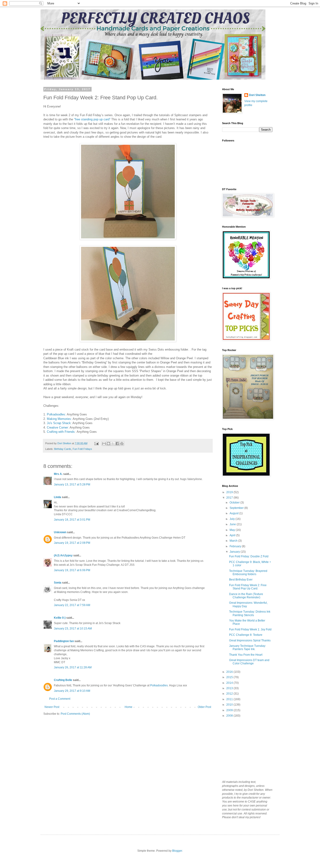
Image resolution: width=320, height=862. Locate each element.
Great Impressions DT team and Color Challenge (249, 662)
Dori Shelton (257, 95)
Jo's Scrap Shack (59, 423)
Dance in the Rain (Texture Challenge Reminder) (246, 595)
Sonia (57, 582)
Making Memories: (59, 419)
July (232, 519)
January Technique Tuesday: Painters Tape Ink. (247, 647)
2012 (230, 693)
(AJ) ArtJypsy (63, 555)
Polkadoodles (159, 685)
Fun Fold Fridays (82, 449)
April (233, 535)
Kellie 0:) (60, 617)
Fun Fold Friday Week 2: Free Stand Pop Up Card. (248, 587)
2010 (230, 704)
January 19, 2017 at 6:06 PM (72, 570)
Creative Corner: (58, 427)
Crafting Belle (63, 680)
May (233, 530)
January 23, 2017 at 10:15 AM (73, 628)
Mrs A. (58, 474)
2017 (230, 497)
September (237, 508)
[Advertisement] (245, 748)
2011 (230, 699)
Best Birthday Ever (241, 579)
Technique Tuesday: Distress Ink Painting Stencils (249, 613)
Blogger (177, 850)
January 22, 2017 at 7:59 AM (72, 605)
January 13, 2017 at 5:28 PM (72, 484)
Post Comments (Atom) (75, 713)
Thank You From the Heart (245, 654)
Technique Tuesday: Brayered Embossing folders (248, 572)
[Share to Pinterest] (121, 443)
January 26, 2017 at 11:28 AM (73, 667)
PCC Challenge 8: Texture (245, 634)
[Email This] (104, 443)
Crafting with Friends (61, 431)
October (235, 502)
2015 (230, 677)
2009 (230, 710)
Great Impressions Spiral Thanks (250, 640)
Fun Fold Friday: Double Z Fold (248, 556)
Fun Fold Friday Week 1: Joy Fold (250, 629)
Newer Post (52, 707)
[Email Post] (96, 443)
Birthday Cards (62, 449)
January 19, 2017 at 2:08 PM (72, 542)
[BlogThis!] (108, 443)
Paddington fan (64, 641)
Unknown (60, 532)
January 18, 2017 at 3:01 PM (72, 519)
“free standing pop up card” (91, 119)
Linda (57, 497)
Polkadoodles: (56, 414)
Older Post (204, 707)
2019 (230, 492)
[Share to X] (113, 443)
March (234, 540)
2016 (230, 671)
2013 (230, 688)
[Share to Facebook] (117, 443)
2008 (230, 715)
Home (128, 707)
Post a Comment (59, 698)
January (235, 551)
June (233, 524)
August (234, 513)
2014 (230, 682)
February (236, 546)
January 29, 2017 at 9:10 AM (72, 690)
